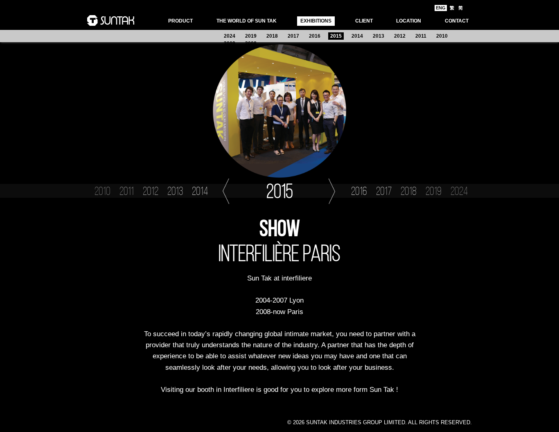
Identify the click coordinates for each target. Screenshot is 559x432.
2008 (251, 43)
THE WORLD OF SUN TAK (246, 21)
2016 (314, 36)
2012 (400, 36)
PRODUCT (180, 21)
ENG (441, 7)
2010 (442, 36)
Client (364, 21)
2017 (293, 36)
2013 (378, 36)
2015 (336, 36)
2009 (229, 43)
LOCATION (408, 21)
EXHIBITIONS (315, 21)
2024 (229, 36)
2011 (420, 36)
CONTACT (457, 21)
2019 (251, 36)
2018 (272, 36)
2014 (357, 36)
